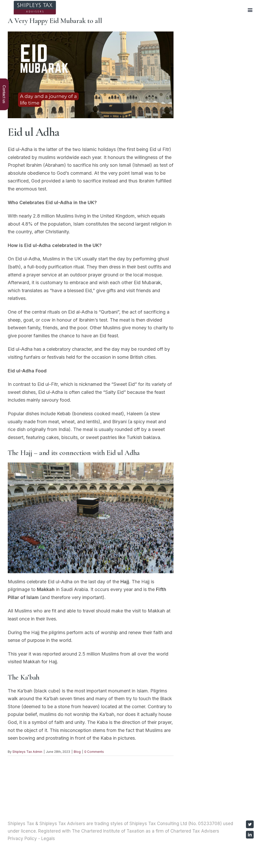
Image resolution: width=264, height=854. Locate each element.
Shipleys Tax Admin (27, 752)
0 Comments (94, 752)
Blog (77, 752)
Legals (48, 838)
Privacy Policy (22, 838)
